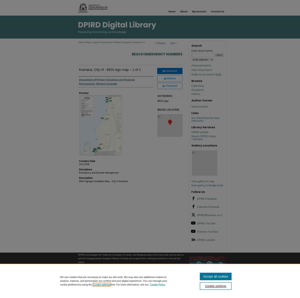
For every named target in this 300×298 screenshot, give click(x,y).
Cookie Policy (157, 284)
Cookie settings (101, 284)
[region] (150, 281)
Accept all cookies (215, 276)
